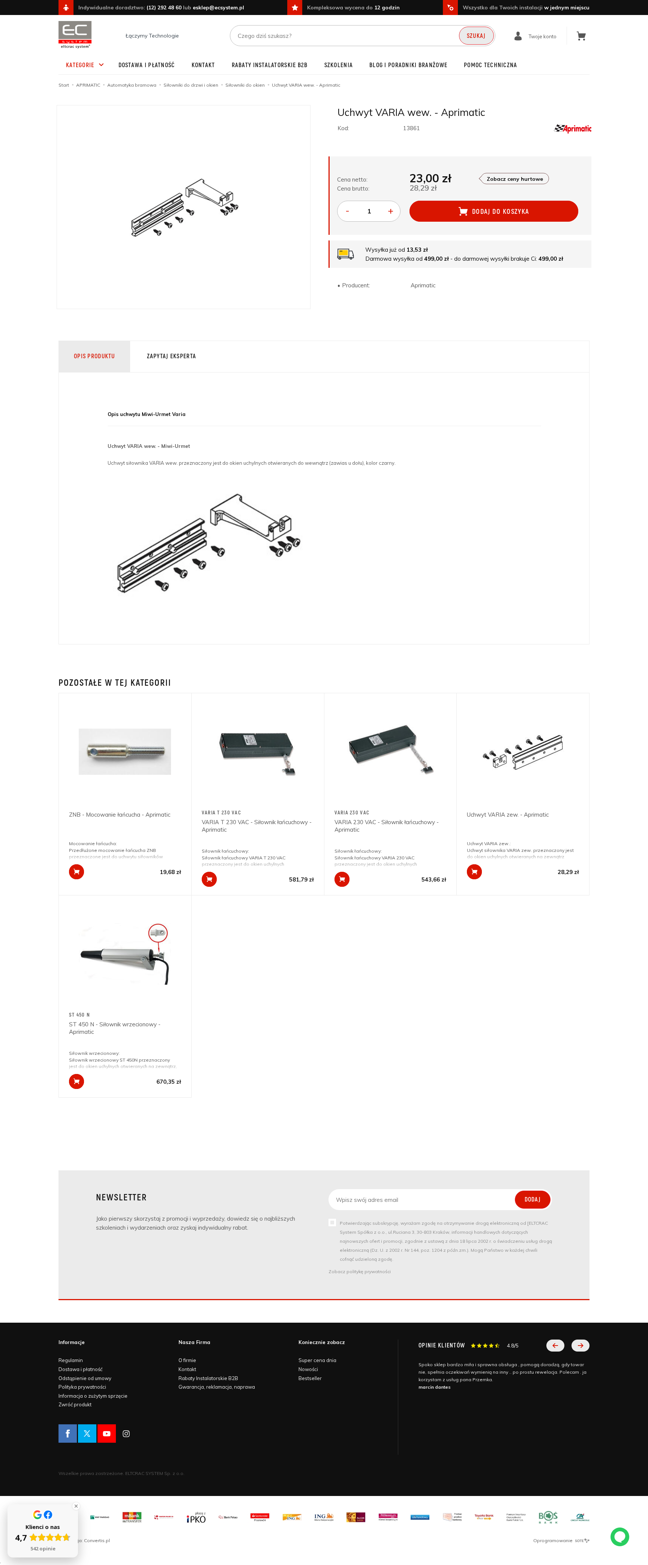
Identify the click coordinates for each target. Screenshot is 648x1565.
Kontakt (203, 65)
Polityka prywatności (82, 1387)
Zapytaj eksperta (171, 356)
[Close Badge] (76, 1506)
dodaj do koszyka (501, 211)
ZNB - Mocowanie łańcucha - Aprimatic (119, 814)
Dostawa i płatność (146, 65)
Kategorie (80, 65)
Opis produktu (94, 356)
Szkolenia (338, 65)
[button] (555, 1346)
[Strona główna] (75, 34)
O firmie (187, 1360)
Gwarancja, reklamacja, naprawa (216, 1387)
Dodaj (533, 1199)
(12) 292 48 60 (164, 7)
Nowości (308, 1369)
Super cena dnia (317, 1360)
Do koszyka (76, 871)
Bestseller (310, 1378)
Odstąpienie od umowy (84, 1378)
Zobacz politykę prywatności (359, 1271)
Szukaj (476, 36)
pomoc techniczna (490, 65)
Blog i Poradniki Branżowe (408, 65)
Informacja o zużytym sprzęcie (93, 1396)
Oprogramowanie (553, 1540)
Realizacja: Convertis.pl (84, 1540)
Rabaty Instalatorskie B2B (270, 65)
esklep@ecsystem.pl (218, 7)
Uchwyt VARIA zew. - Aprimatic (508, 814)
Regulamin (70, 1360)
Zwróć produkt (75, 1404)
